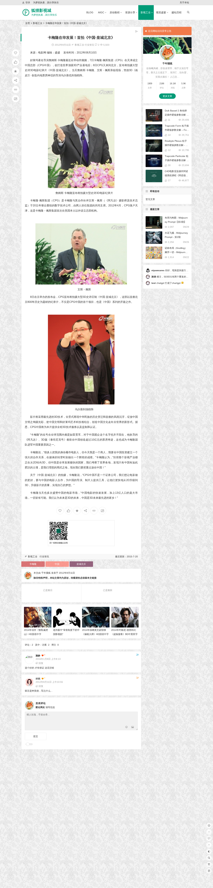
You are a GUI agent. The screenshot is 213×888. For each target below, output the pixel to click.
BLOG (89, 12)
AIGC (101, 12)
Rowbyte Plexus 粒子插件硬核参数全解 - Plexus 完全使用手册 (177, 145)
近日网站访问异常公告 (159, 31)
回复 (41, 663)
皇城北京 (81, 564)
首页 (27, 23)
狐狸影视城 (41, 10)
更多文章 (167, 96)
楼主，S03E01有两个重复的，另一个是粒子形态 (179, 276)
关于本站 (184, 2)
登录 (27, 2)
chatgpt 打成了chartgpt (166, 283)
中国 (57, 564)
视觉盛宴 (161, 12)
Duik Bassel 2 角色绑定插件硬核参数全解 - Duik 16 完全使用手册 (176, 114)
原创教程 (115, 12)
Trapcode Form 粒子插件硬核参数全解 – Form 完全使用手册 (177, 129)
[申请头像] (134, 704)
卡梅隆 (32, 564)
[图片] (132, 727)
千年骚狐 (46, 573)
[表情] (126, 727)
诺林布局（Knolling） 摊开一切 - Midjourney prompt (176, 252)
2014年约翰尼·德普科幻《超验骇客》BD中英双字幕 (124, 634)
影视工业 (146, 12)
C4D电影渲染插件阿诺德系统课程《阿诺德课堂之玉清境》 (176, 175)
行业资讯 (89, 44)
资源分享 (130, 12)
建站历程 (177, 12)
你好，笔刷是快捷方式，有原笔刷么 (176, 270)
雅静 (38, 655)
